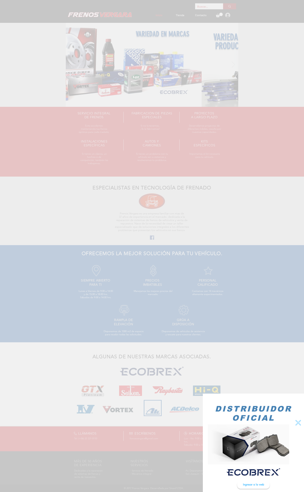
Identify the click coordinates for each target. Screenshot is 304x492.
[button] (298, 422)
